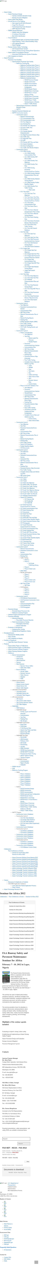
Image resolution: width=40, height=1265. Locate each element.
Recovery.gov (7, 1240)
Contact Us (25, 8)
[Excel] (5, 1215)
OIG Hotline (7, 1259)
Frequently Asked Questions (8, 1247)
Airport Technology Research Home (11, 4)
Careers (32, 8)
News (31, 4)
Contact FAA (7, 1257)
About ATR (25, 4)
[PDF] (5, 1202)
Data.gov (6, 1244)
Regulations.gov (8, 1242)
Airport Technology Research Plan (11, 8)
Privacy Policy (8, 1227)
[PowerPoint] (5, 1205)
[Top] (36, 1262)
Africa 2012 (15, 1152)
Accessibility (7, 1229)
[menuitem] (22, 34)
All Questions (7, 1250)
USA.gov (6, 1237)
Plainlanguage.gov (9, 1238)
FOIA (5, 1261)
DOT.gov (6, 1235)
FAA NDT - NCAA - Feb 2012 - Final (17, 1172)
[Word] (5, 1212)
